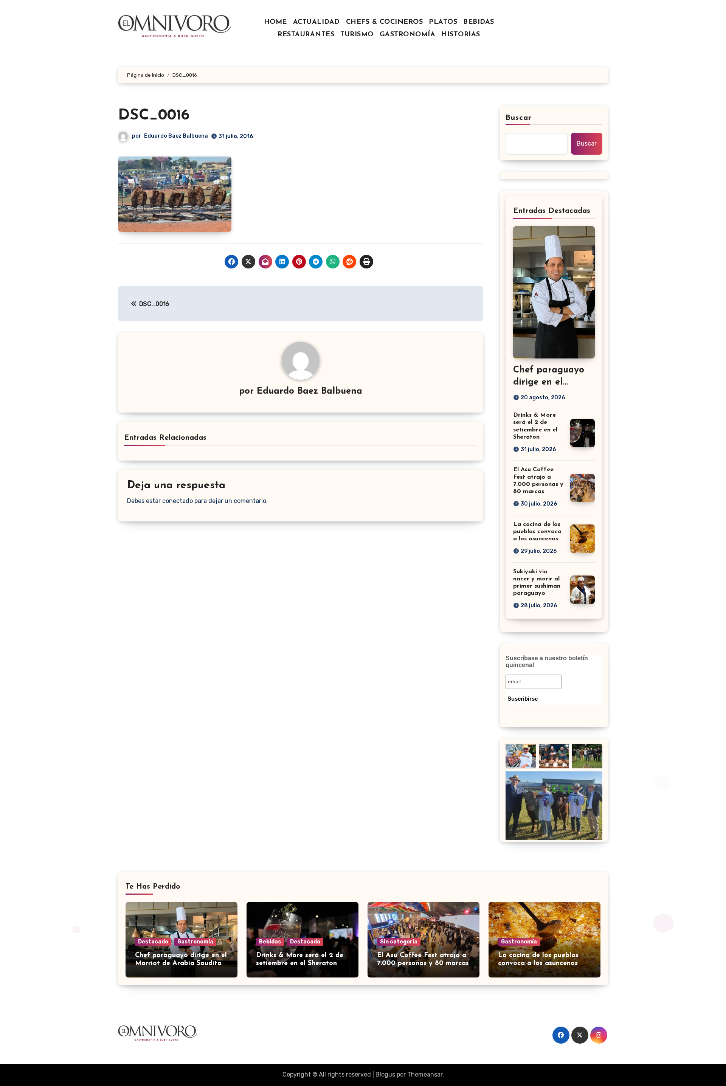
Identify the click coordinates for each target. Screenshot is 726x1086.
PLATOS (443, 22)
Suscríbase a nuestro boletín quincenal (547, 661)
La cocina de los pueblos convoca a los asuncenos (537, 531)
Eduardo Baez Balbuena (176, 136)
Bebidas (270, 942)
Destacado (153, 942)
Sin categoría (398, 942)
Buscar (519, 118)
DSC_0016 (153, 115)
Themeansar (424, 1074)
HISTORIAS (460, 34)
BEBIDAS (478, 22)
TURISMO (357, 34)
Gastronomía (195, 942)
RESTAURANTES (306, 34)
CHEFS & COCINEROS (384, 22)
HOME (275, 22)
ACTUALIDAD (316, 22)
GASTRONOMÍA (408, 34)
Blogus (385, 1074)
